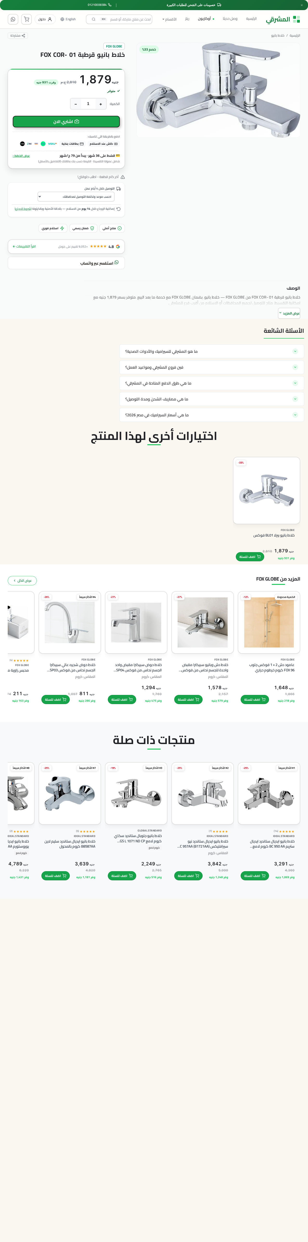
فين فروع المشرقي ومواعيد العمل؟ (154, 367)
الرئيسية (251, 18)
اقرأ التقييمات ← (24, 246)
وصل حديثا (230, 18)
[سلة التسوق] (26, 19)
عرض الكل (25, 580)
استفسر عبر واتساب (97, 263)
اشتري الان (63, 121)
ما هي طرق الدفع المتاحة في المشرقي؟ (158, 383)
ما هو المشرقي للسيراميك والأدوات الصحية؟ (161, 351)
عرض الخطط (21, 155)
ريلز (187, 18)
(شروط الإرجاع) (23, 208)
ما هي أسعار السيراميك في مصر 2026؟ (157, 414)
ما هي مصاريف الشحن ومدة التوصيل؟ (156, 399)
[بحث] (93, 19)
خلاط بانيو (277, 35)
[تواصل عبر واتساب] (13, 19)
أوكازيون (204, 18)
